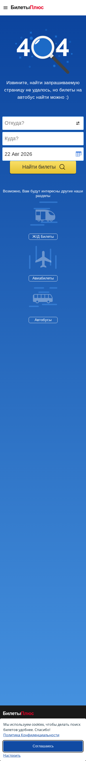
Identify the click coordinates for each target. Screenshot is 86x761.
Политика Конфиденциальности (31, 734)
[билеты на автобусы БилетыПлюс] (18, 714)
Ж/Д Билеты (43, 236)
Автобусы (43, 320)
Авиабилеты (43, 278)
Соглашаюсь (43, 746)
